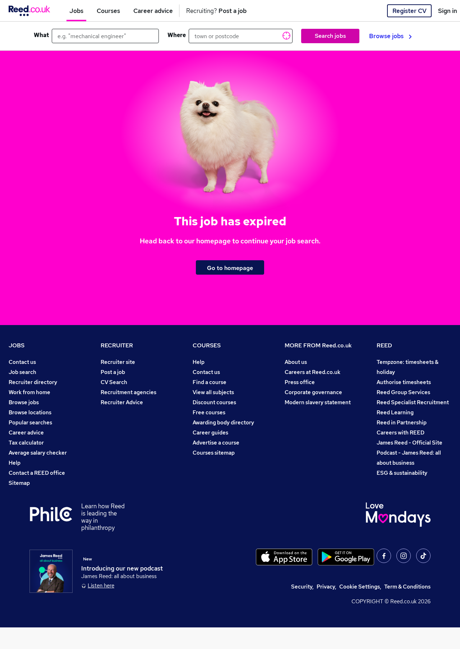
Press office (300, 382)
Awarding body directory (223, 422)
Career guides (210, 432)
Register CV (409, 11)
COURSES (207, 345)
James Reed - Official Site (409, 442)
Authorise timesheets (404, 382)
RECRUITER (117, 345)
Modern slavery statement (318, 402)
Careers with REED (400, 432)
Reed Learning (395, 412)
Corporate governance (313, 392)
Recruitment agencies (128, 392)
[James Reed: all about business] (51, 571)
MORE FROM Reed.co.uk (318, 345)
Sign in (447, 11)
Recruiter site (118, 362)
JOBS (16, 345)
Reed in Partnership (402, 422)
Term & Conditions (407, 586)
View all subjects (213, 392)
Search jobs (330, 36)
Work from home (29, 392)
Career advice (26, 432)
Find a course (209, 382)
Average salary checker (38, 452)
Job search (22, 372)
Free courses (209, 412)
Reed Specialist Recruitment (413, 402)
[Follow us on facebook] (384, 556)
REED (384, 345)
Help (14, 462)
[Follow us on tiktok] (423, 556)
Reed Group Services (403, 392)
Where (176, 35)
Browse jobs (386, 36)
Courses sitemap (214, 452)
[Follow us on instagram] (403, 556)
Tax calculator (26, 442)
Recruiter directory (33, 382)
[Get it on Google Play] (346, 557)
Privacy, (326, 586)
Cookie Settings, (360, 586)
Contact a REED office (37, 472)
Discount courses (214, 402)
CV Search (114, 382)
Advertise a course (216, 442)
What (41, 35)
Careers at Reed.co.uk (312, 372)
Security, (302, 586)
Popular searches (30, 422)
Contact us (22, 362)
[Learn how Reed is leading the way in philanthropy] (55, 516)
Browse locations (30, 412)
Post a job (113, 372)
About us (296, 362)
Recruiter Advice (122, 402)
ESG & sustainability (402, 472)
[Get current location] (286, 35)
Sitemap (19, 482)
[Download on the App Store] (284, 557)
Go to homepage (230, 268)
